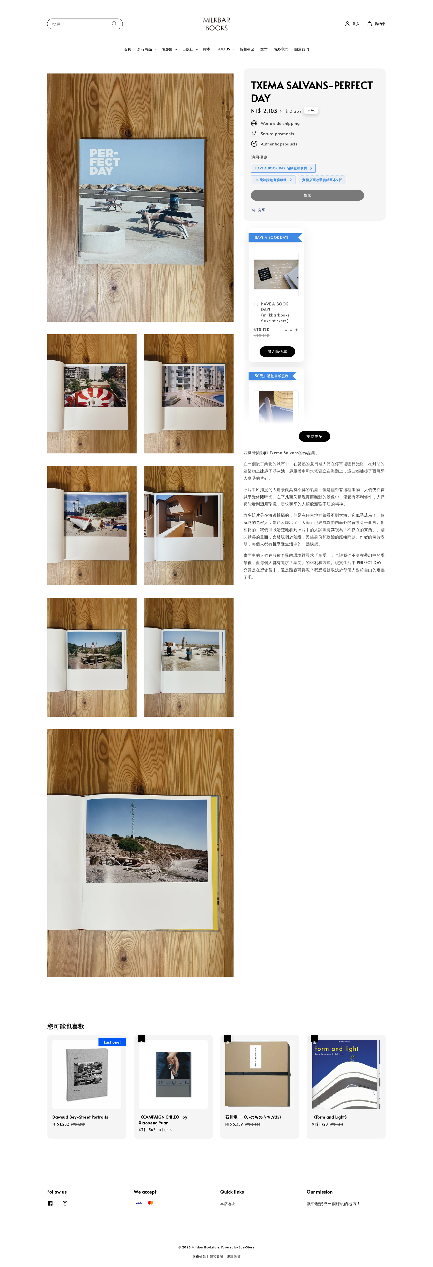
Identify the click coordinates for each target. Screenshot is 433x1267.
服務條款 (199, 1256)
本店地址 (227, 1204)
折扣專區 (247, 49)
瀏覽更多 (314, 436)
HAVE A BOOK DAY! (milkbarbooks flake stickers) (275, 312)
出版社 (187, 49)
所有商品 (144, 49)
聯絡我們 (281, 49)
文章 (264, 49)
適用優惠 (259, 157)
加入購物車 (277, 351)
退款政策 (234, 1256)
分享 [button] (261, 210)
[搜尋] (114, 24)
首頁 (127, 49)
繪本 (206, 49)
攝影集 (167, 49)
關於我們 (301, 49)
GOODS (223, 49)
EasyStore (246, 1247)
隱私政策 (217, 1256)
